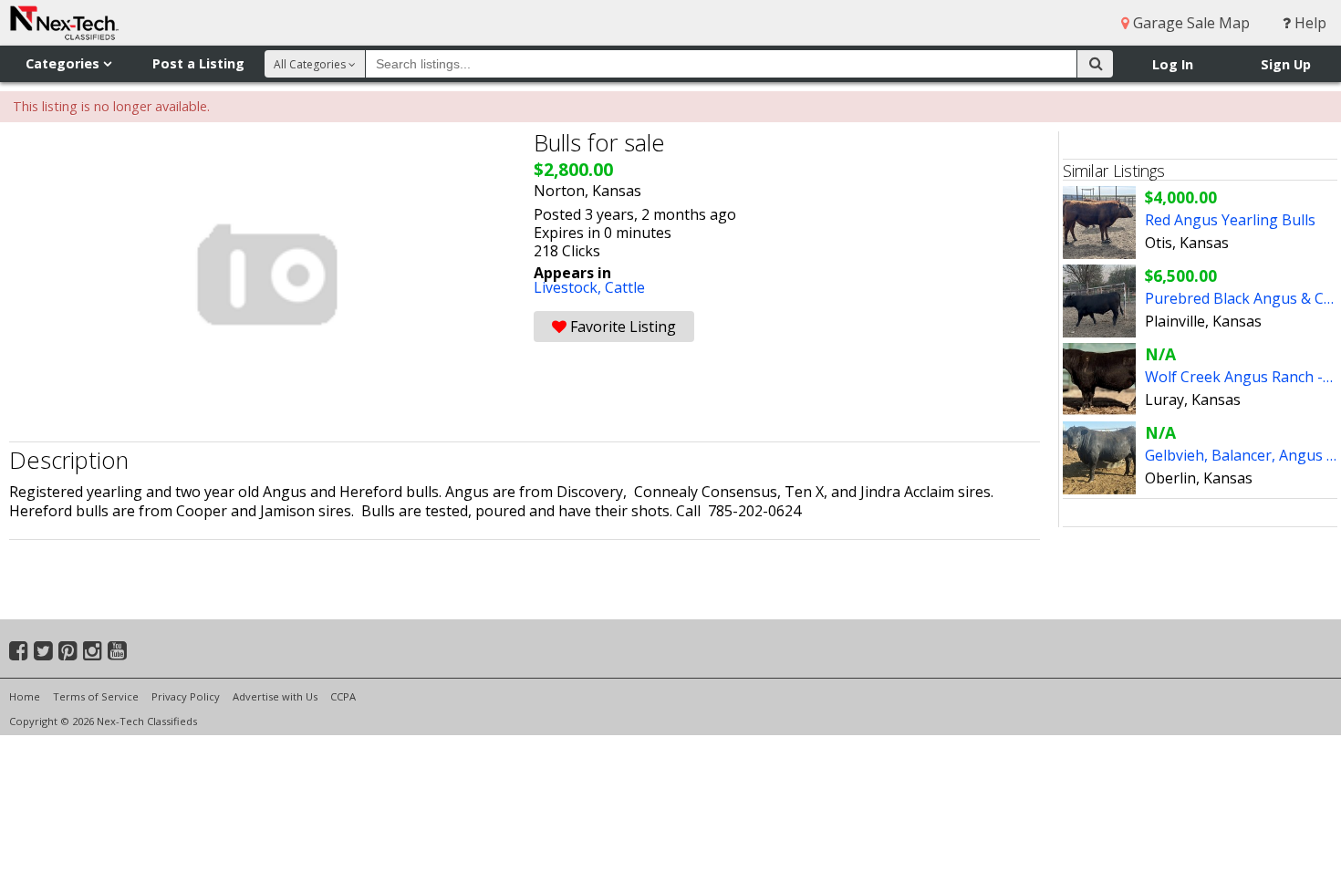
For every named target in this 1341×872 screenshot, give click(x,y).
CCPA (343, 696)
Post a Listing (198, 63)
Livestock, (569, 287)
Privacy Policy (185, 696)
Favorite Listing (621, 327)
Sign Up (1286, 64)
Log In (1172, 64)
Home (24, 696)
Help (1308, 23)
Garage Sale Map (1189, 23)
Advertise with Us (275, 696)
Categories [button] (64, 63)
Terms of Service (96, 696)
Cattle (625, 287)
